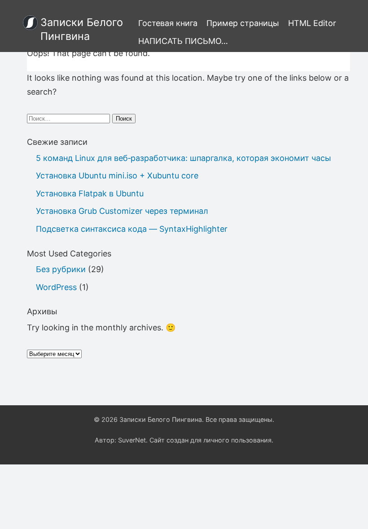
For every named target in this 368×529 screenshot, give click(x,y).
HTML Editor (312, 23)
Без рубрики (61, 269)
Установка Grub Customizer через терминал (122, 211)
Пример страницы (242, 23)
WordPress (56, 287)
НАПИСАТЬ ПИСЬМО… (183, 41)
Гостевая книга (167, 23)
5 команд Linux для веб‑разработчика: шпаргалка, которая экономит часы (183, 158)
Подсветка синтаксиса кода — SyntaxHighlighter (132, 229)
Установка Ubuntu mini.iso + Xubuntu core (117, 175)
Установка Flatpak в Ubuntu (90, 193)
